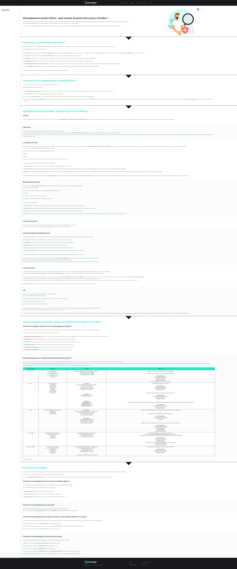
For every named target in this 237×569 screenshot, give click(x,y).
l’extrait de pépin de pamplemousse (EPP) (64, 236)
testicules (66, 70)
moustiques (53, 190)
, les (48, 66)
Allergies (144, 2)
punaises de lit (47, 190)
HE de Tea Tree (84, 385)
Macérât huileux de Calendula (31, 349)
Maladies (131, 2)
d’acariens (37, 190)
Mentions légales (133, 564)
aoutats (41, 190)
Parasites (138, 2)
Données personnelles (146, 562)
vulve (60, 70)
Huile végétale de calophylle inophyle (33, 336)
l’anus (54, 70)
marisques (51, 66)
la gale (80, 58)
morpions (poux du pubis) (90, 58)
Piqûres (150, 2)
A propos (131, 562)
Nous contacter (144, 564)
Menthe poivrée (86, 372)
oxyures (77, 58)
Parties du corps (124, 2)
